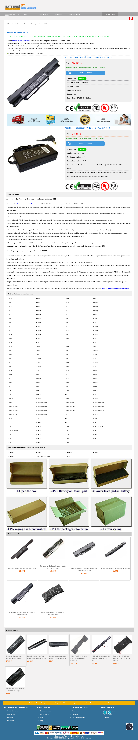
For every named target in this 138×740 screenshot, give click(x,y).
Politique (10, 717)
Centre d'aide (110, 14)
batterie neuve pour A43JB (21, 41)
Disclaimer (10, 721)
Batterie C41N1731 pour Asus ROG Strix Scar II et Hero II (121, 658)
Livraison (75, 714)
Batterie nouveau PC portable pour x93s (22, 568)
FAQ (41, 717)
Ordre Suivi (58, 14)
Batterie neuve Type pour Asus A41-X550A (115, 568)
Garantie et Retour (78, 717)
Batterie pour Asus (21, 24)
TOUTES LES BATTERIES (18, 14)
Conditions (11, 714)
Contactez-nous (74, 14)
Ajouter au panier (85, 73)
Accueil (10, 24)
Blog (41, 721)
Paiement (75, 711)
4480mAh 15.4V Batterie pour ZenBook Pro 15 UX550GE (78, 658)
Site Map (107, 717)
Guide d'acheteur (45, 711)
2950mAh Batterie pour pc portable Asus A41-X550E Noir (101, 658)
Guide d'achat (43, 14)
